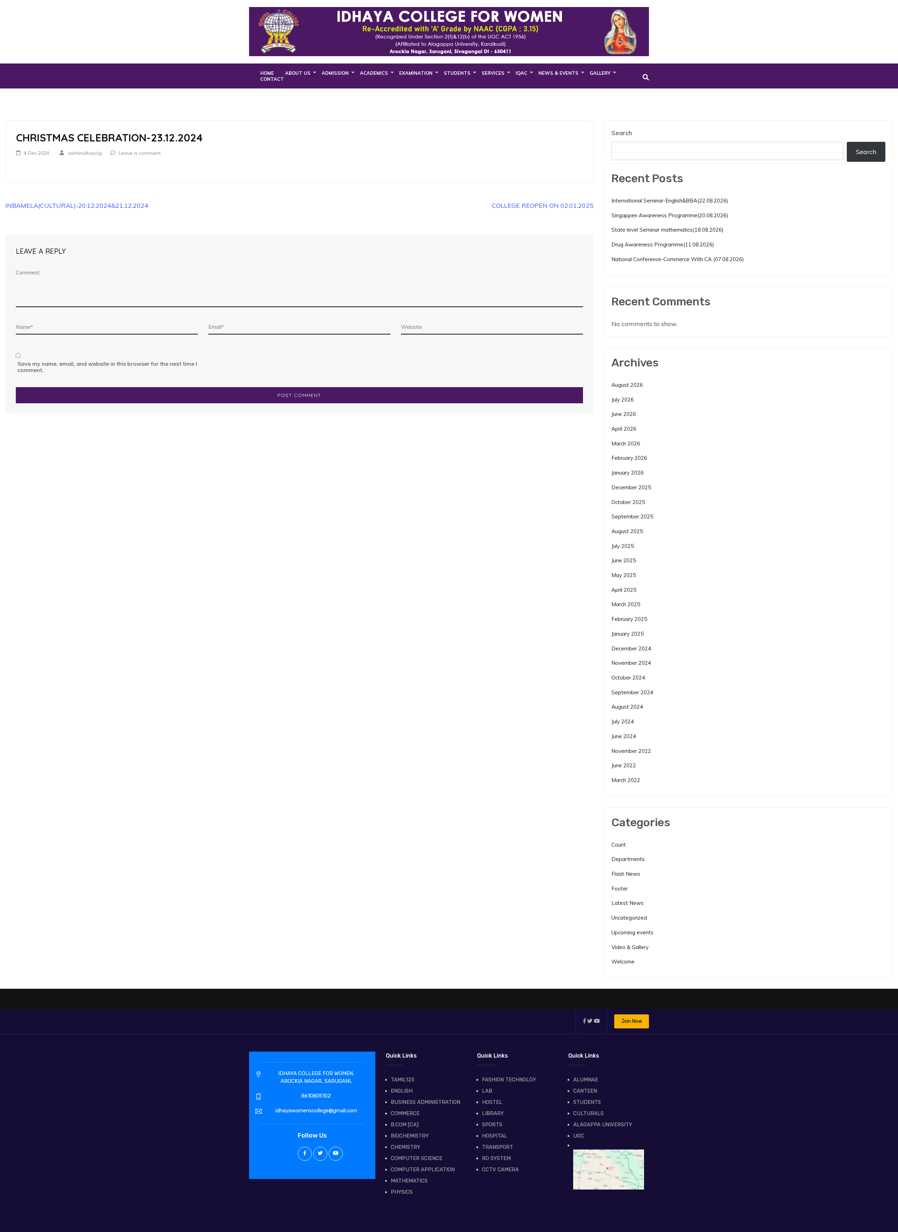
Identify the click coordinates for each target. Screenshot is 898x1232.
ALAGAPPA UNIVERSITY (602, 1124)
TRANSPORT (497, 1147)
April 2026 (623, 428)
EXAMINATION (416, 73)
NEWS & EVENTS (558, 73)
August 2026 (627, 385)
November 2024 (631, 663)
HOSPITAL (494, 1136)
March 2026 (625, 443)
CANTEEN (585, 1091)
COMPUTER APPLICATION (423, 1169)
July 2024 (622, 721)
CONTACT (272, 79)
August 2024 (627, 706)
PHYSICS (402, 1192)
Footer (619, 888)
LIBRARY (493, 1113)
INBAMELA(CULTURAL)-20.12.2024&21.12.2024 (76, 205)
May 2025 (623, 575)
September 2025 (632, 516)
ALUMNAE (585, 1080)
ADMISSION (335, 73)
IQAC (521, 73)
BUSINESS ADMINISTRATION (425, 1102)
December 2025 (631, 487)
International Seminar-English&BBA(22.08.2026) (669, 200)
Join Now (631, 1021)
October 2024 (628, 677)
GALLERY (600, 73)
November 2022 (631, 751)
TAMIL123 (402, 1080)
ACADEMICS (374, 73)
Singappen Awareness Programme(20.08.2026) (669, 215)
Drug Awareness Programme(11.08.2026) (662, 244)
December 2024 (631, 648)
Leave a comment (140, 153)
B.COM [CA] (404, 1124)
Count (618, 844)
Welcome (623, 961)
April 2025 (623, 590)
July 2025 (622, 546)
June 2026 (623, 414)
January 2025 (627, 633)
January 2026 (627, 472)
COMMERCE (405, 1113)
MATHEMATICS (409, 1181)
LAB (487, 1091)
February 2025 (629, 619)
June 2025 (623, 560)
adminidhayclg (85, 153)
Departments (628, 859)
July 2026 (622, 399)
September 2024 (632, 692)
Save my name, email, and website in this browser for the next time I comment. (107, 366)
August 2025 (627, 531)
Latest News (627, 903)
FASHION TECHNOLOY (509, 1080)
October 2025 (628, 502)
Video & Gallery (630, 947)
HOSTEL (492, 1102)
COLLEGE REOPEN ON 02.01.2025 (543, 205)
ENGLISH (402, 1091)
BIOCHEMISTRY (410, 1136)
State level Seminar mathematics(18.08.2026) (667, 229)
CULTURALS (588, 1113)
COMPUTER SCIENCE (416, 1158)
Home (267, 73)
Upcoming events (632, 932)
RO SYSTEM (496, 1158)
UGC (578, 1136)
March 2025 (625, 604)
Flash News (625, 873)
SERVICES (493, 73)
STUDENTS (457, 73)
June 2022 (623, 765)
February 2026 (629, 458)
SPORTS (492, 1124)
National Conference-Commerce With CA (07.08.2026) (677, 259)
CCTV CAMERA (500, 1169)
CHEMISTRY (405, 1147)
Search (621, 133)
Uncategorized (629, 917)
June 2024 (623, 736)
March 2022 (625, 780)
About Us (297, 73)
